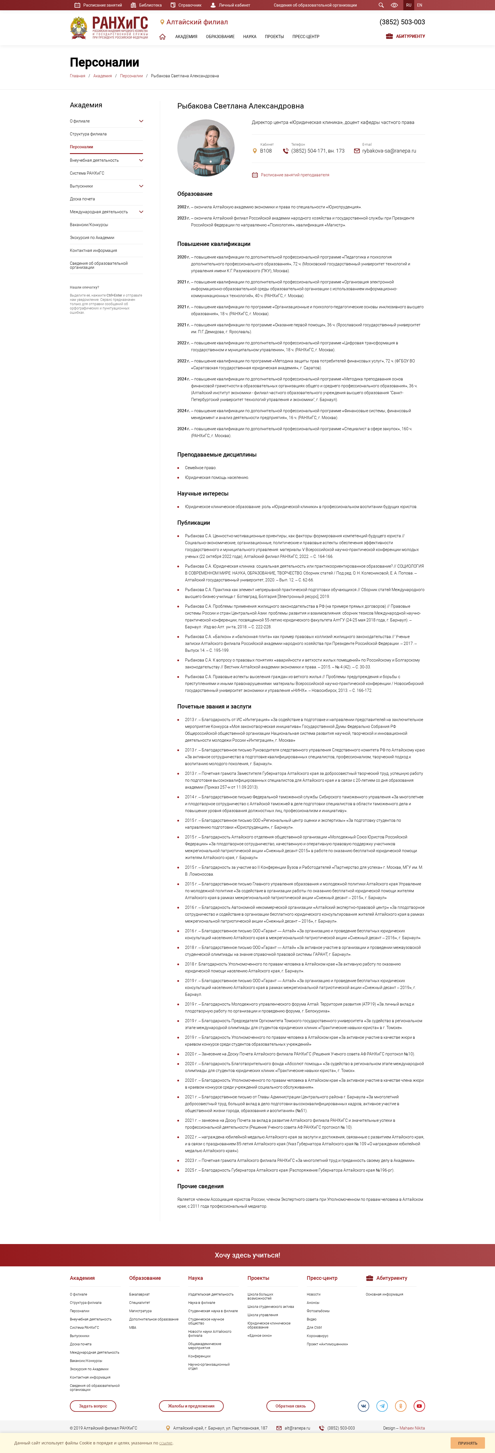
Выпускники (81, 186)
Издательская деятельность (210, 1294)
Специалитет (139, 1303)
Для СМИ (314, 1328)
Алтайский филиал (197, 22)
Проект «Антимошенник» (327, 1344)
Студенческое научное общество (206, 1321)
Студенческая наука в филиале (213, 1311)
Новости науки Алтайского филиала (209, 1334)
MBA (132, 1328)
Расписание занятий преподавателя (295, 175)
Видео (312, 1319)
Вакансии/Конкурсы (89, 224)
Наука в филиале (201, 1303)
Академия (102, 76)
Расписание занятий (102, 5)
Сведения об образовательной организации (315, 5)
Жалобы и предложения (191, 1406)
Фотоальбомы (318, 1311)
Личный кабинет (234, 5)
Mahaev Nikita (412, 1428)
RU (408, 5)
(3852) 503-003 (402, 22)
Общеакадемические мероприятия (204, 1346)
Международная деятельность (99, 212)
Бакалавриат (139, 1294)
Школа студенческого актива (270, 1307)
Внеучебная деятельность (94, 160)
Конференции (199, 1356)
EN (419, 5)
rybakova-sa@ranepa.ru (389, 151)
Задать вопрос (93, 1406)
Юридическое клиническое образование (268, 1325)
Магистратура (140, 1311)
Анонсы (313, 1303)
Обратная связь (291, 1406)
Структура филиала (88, 134)
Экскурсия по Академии (92, 237)
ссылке (165, 1443)
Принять (468, 1443)
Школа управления (262, 1315)
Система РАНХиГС (87, 173)
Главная (77, 76)
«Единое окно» (259, 1336)
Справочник (190, 5)
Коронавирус (317, 1336)
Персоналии (131, 76)
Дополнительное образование (153, 1319)
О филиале (80, 121)
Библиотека (150, 5)
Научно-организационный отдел (209, 1367)
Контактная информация (93, 250)
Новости (314, 1294)
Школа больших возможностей (260, 1296)
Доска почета (82, 199)
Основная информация (384, 1294)
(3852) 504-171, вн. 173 (318, 151)
